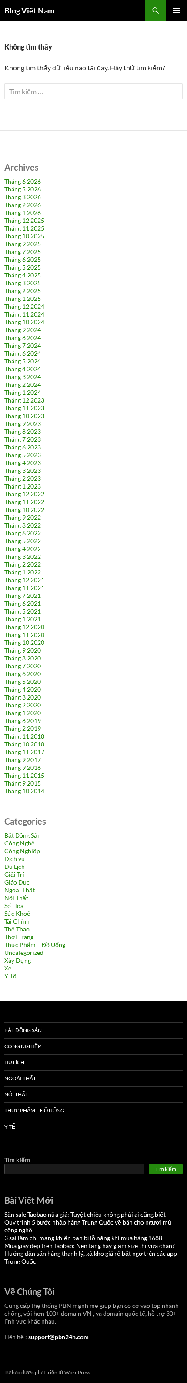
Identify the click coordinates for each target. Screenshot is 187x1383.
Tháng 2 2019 (22, 728)
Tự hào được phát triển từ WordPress (47, 1372)
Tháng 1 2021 (22, 619)
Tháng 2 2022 (22, 564)
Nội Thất (16, 897)
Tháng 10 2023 (24, 415)
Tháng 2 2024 (22, 384)
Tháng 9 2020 (22, 650)
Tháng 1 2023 (22, 486)
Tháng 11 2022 (24, 501)
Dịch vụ (14, 858)
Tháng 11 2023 (24, 408)
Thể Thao (17, 929)
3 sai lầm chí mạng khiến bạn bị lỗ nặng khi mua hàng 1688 (83, 1237)
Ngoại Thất (19, 890)
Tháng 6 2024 (22, 353)
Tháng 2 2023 (22, 478)
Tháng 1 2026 (22, 212)
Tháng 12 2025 (24, 220)
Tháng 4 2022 (22, 548)
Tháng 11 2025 (24, 228)
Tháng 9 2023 (22, 423)
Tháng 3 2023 (22, 470)
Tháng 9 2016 (22, 767)
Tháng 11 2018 (24, 736)
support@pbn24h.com (58, 1336)
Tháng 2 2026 (22, 204)
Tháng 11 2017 (24, 752)
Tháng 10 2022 (24, 509)
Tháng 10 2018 (24, 744)
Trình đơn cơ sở (176, 10)
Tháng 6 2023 (22, 447)
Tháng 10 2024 (24, 322)
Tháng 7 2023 (22, 439)
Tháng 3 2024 (22, 376)
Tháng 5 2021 (22, 611)
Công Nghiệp (22, 851)
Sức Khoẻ (17, 913)
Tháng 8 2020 (22, 658)
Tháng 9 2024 (22, 329)
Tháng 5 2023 (22, 455)
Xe (7, 968)
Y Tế (10, 976)
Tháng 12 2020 (24, 626)
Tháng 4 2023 (22, 462)
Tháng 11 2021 (24, 587)
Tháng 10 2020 (24, 642)
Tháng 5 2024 (22, 361)
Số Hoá (13, 905)
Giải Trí (14, 874)
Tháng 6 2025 (22, 259)
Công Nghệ (19, 843)
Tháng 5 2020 (22, 681)
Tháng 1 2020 (22, 712)
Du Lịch (14, 866)
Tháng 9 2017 (22, 759)
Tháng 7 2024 (22, 345)
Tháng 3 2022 (22, 556)
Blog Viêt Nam (29, 10)
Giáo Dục (17, 882)
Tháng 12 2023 (24, 400)
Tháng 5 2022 (22, 541)
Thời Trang (18, 937)
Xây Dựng (17, 960)
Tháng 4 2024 (22, 369)
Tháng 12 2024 (24, 306)
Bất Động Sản (22, 835)
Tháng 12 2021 (24, 580)
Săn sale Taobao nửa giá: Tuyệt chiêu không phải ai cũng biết (85, 1214)
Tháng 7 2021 (22, 595)
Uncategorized (23, 952)
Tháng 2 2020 (22, 705)
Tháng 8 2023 (22, 431)
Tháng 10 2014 (24, 791)
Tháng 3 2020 (22, 697)
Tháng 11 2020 (24, 634)
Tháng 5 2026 (22, 189)
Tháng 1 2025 (22, 298)
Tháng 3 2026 (22, 197)
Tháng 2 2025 (22, 290)
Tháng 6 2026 (22, 181)
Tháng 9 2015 (22, 783)
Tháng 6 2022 (22, 533)
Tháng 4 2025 (22, 275)
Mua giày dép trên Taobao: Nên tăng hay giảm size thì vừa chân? (89, 1245)
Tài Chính (17, 921)
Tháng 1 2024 (22, 392)
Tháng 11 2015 (24, 775)
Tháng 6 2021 (22, 603)
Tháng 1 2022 (22, 572)
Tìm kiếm (17, 1159)
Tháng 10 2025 (24, 236)
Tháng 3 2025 (22, 283)
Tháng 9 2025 (22, 244)
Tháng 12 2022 (24, 494)
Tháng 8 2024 (22, 337)
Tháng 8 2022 (22, 525)
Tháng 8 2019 (22, 720)
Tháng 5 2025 (22, 267)
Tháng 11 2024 (24, 314)
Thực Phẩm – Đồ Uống (34, 944)
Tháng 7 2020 (22, 666)
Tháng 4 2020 (22, 689)
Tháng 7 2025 (22, 251)
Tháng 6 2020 (22, 673)
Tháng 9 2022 (22, 517)
